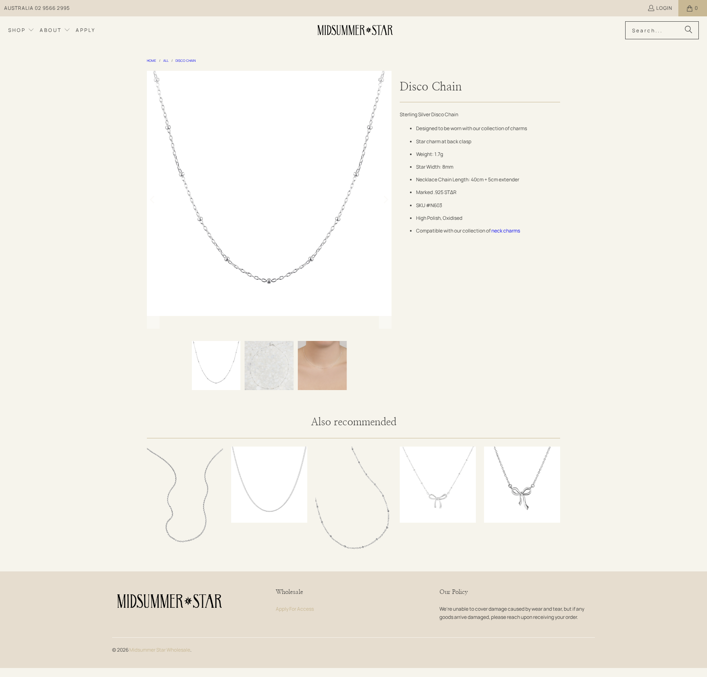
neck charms (505, 230)
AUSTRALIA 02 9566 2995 (37, 8)
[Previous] (153, 200)
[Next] (385, 200)
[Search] (688, 30)
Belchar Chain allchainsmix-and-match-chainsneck (185, 504)
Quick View (185, 526)
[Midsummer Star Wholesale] (356, 30)
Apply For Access (295, 608)
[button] (21, 30)
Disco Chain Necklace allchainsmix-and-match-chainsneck (353, 504)
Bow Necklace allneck (522, 485)
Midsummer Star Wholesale (159, 649)
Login (664, 8)
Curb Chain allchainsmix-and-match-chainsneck (269, 485)
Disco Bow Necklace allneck (438, 485)
